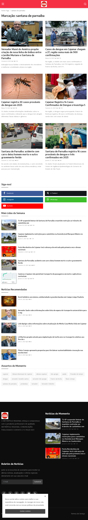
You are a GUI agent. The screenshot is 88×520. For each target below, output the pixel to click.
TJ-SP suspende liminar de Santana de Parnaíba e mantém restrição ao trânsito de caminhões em (49, 222)
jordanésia (24, 384)
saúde (64, 374)
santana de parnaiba (10, 384)
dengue (5, 379)
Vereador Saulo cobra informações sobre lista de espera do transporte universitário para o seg (52, 311)
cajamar (5, 374)
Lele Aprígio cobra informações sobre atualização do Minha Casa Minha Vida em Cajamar (52, 324)
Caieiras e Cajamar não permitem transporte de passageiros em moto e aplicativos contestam (49, 275)
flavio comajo (70, 379)
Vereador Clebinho (48, 384)
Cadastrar (37, 482)
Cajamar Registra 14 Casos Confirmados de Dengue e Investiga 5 (65, 103)
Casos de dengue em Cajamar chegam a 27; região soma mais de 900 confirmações (65, 52)
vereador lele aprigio (40, 379)
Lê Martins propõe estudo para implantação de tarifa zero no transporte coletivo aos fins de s (51, 338)
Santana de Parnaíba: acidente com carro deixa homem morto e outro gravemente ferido (20, 154)
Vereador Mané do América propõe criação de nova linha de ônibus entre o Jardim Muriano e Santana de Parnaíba (21, 53)
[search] (85, 4)
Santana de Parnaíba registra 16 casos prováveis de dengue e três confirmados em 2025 (65, 154)
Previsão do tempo (76, 374)
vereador (35, 384)
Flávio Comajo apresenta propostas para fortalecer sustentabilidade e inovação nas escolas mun (50, 351)
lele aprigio (54, 374)
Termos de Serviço (78, 514)
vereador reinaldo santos (20, 379)
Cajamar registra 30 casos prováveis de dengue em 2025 (20, 103)
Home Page (5, 11)
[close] (45, 496)
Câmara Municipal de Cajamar (22, 374)
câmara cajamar (41, 374)
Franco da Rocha (56, 379)
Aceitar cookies (25, 511)
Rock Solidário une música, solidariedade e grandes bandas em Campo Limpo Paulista (51, 297)
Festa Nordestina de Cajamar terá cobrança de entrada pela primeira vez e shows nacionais (49, 248)
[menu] (3, 4)
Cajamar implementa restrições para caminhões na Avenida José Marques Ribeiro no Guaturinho (50, 235)
